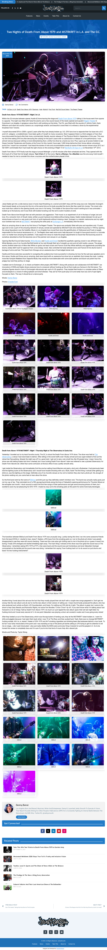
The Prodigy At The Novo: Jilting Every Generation (48, 2)
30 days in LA (11, 109)
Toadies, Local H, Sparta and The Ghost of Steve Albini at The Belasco (38, 866)
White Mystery (36, 241)
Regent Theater (89, 121)
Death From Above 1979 (24, 109)
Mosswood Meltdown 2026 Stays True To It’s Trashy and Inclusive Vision (39, 857)
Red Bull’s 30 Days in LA (74, 148)
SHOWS (64, 37)
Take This (55, 16)
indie (40, 109)
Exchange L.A (58, 222)
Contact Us (77, 16)
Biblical (33, 480)
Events (46, 16)
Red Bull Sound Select (55, 37)
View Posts (21, 817)
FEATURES (45, 37)
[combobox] (87, 8)
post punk (52, 109)
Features (29, 16)
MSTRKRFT (26, 222)
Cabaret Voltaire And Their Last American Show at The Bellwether (37, 884)
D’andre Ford (13, 282)
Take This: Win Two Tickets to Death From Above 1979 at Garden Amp (38, 847)
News (38, 16)
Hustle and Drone (51, 241)
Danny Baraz (12, 278)
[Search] (104, 8)
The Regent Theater (76, 109)
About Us (66, 16)
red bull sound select (62, 109)
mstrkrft (45, 109)
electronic (35, 109)
